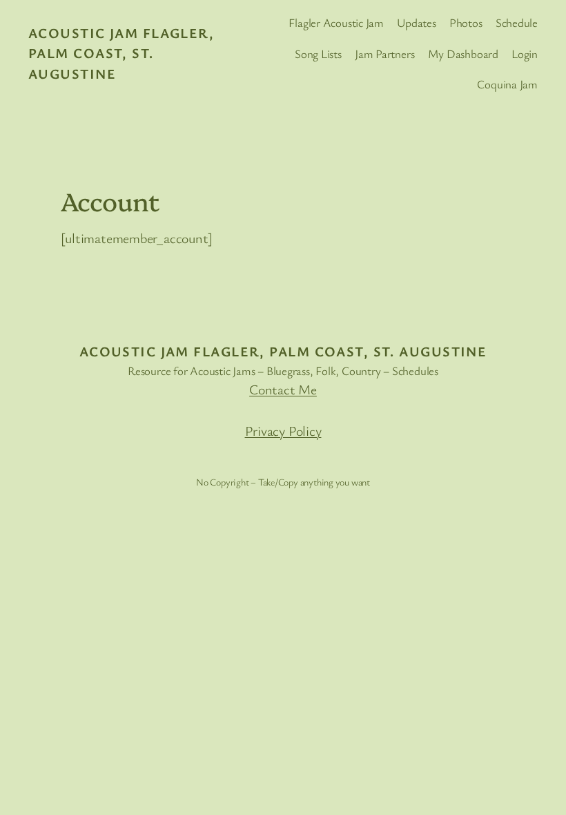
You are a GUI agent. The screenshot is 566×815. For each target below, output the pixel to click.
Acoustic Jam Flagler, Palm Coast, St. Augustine (121, 53)
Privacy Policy (283, 430)
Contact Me (283, 389)
